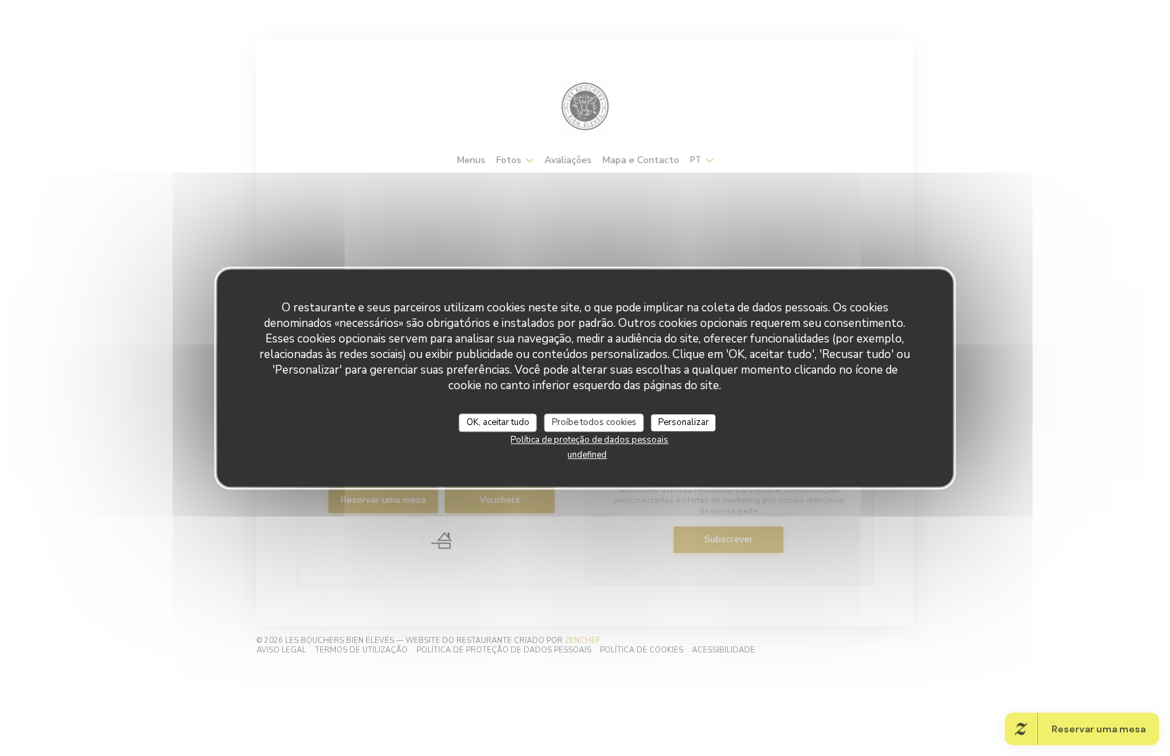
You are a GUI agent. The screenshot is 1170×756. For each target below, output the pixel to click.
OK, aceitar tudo (498, 422)
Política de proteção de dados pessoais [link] (589, 440)
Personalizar (683, 422)
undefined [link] (587, 455)
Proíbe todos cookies (594, 422)
